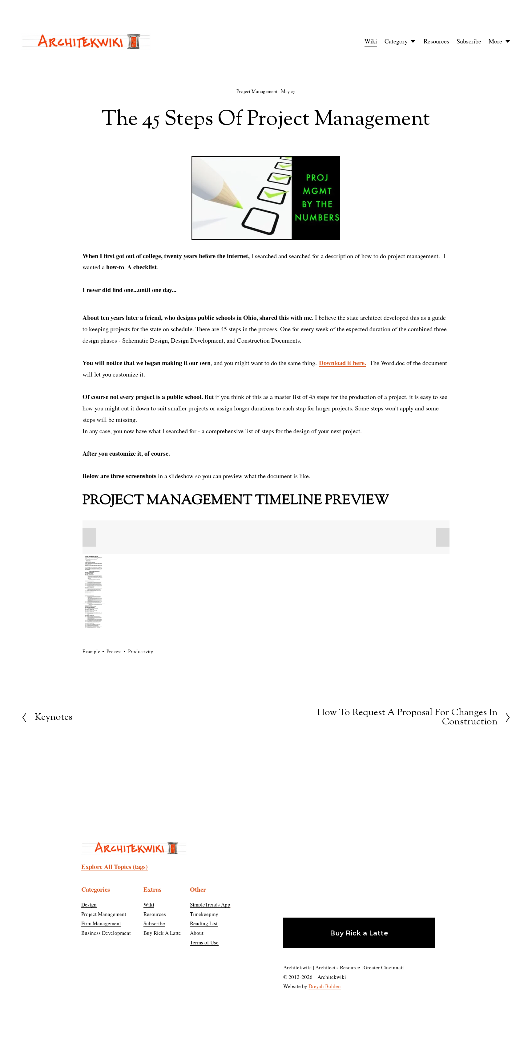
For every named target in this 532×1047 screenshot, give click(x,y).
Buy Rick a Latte (359, 933)
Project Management (257, 92)
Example (91, 652)
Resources (436, 41)
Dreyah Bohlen (324, 986)
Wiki (371, 41)
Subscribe (469, 41)
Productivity (140, 652)
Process (114, 652)
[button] (89, 537)
